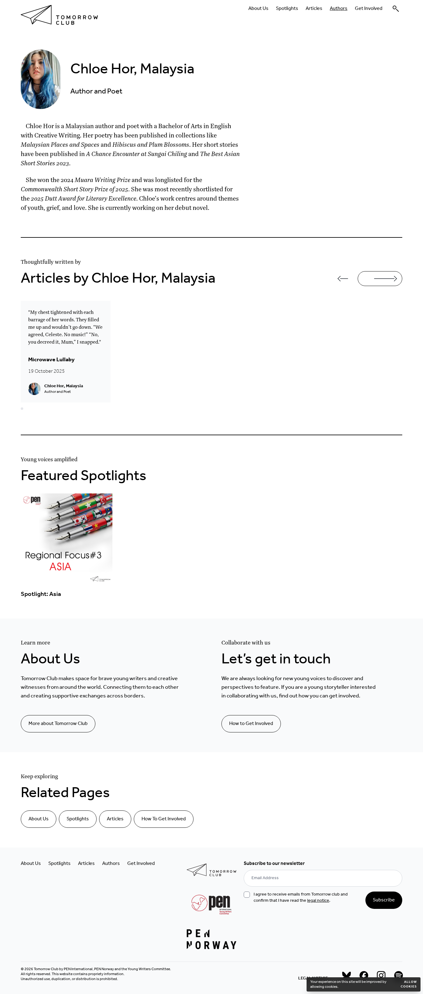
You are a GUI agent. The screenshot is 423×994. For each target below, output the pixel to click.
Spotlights (287, 8)
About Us (258, 8)
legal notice (318, 900)
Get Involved (368, 8)
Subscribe (384, 900)
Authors (338, 8)
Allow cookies (409, 984)
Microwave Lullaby (51, 359)
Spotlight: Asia (41, 594)
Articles (314, 8)
